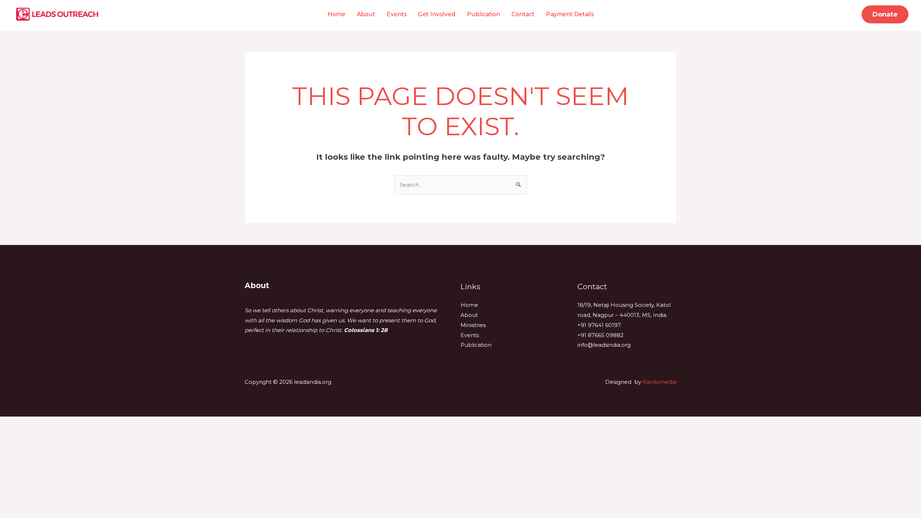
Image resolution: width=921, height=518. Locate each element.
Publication (483, 14)
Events (397, 14)
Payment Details (570, 14)
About (366, 14)
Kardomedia (659, 381)
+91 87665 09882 (600, 335)
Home (336, 14)
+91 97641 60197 (599, 325)
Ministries (473, 325)
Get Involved (436, 14)
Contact (523, 14)
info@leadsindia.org (604, 344)
